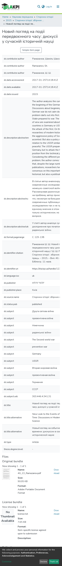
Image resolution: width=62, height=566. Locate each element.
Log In (49, 6)
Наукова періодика (22, 17)
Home (5, 17)
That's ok (54, 561)
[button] (43, 6)
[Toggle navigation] (58, 7)
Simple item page (31, 50)
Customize (6, 561)
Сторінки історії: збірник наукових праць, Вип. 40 (29, 20)
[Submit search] (39, 6)
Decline (43, 561)
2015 (9, 20)
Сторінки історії (44, 17)
